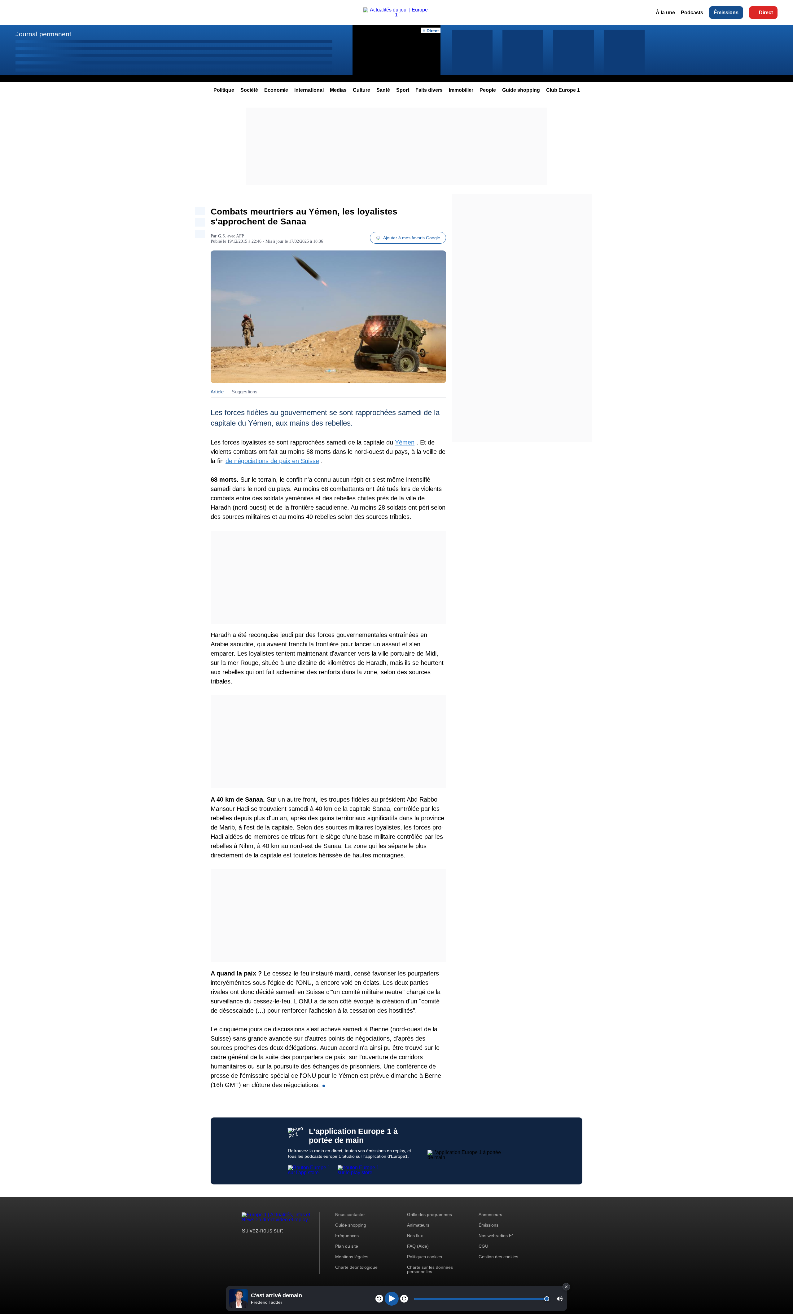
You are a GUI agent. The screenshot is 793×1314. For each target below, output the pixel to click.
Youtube (277, 1242)
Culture (361, 90)
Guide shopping (521, 90)
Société (249, 90)
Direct (766, 12)
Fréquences (347, 1235)
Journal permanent (43, 34)
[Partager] (200, 211)
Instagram (256, 1242)
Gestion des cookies (498, 1256)
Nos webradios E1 (496, 1235)
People (488, 90)
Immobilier (461, 90)
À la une (665, 12)
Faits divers (429, 90)
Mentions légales (351, 1256)
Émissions (726, 12)
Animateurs (418, 1225)
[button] (559, 1298)
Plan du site (346, 1246)
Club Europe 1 (563, 90)
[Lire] (392, 1299)
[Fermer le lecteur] (566, 1286)
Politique (223, 90)
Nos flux (415, 1235)
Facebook (266, 1242)
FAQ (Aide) (418, 1246)
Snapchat (287, 1242)
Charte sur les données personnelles (430, 1269)
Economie (276, 90)
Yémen (404, 442)
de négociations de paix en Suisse (272, 461)
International (309, 90)
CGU (483, 1246)
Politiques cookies (424, 1256)
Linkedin (298, 1242)
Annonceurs (490, 1214)
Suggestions (244, 391)
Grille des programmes (429, 1214)
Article (217, 391)
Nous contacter (350, 1214)
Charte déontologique (356, 1267)
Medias (338, 90)
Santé (383, 90)
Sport (402, 90)
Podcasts (692, 12)
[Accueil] (396, 14)
